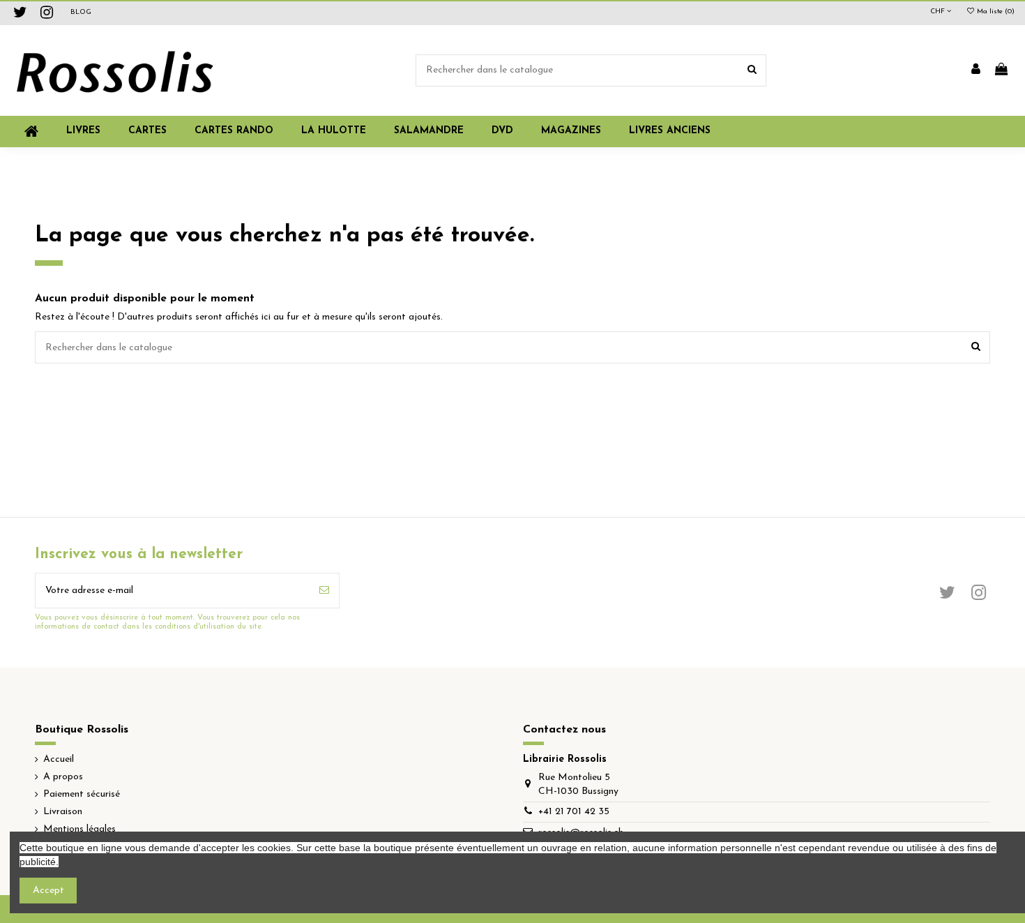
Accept (48, 890)
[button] (571, 131)
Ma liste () (995, 11)
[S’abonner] (324, 590)
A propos (63, 777)
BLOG (80, 12)
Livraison (62, 811)
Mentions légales (79, 829)
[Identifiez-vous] (976, 70)
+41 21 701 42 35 (573, 811)
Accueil (58, 759)
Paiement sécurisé (81, 794)
